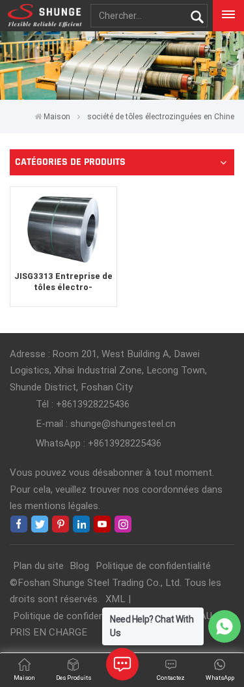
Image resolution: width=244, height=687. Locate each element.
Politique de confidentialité (153, 566)
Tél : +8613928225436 (82, 404)
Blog (79, 566)
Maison (57, 116)
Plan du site (38, 566)
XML (115, 599)
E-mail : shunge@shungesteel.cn (106, 424)
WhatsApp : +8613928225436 (98, 443)
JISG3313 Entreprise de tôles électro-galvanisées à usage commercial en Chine (63, 282)
